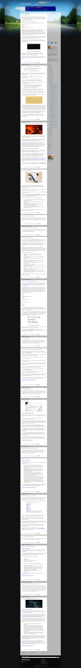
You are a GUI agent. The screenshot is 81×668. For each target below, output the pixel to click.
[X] (52, 42)
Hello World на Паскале (26, 15)
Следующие (24, 652)
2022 (50, 69)
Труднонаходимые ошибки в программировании (53, 116)
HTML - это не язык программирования (29, 281)
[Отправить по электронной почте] (36, 62)
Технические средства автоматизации (28, 546)
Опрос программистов (50, 145)
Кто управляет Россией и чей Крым (28, 536)
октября (51, 72)
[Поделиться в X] (37, 62)
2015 (50, 136)
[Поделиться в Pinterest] (39, 62)
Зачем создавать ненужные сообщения (29, 495)
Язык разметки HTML (52, 123)
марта (51, 80)
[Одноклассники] (49, 42)
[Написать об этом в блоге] (36, 62)
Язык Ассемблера (52, 119)
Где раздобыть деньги (26, 338)
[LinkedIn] (54, 42)
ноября (51, 71)
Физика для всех (43, 662)
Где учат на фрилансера (53, 124)
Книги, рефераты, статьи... (45, 663)
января (51, 82)
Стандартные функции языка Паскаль (28, 598)
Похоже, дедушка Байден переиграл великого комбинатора (53, 121)
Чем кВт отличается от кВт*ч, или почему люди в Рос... (54, 118)
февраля (51, 81)
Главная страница (33, 652)
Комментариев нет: (32, 62)
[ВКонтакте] (48, 42)
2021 (50, 129)
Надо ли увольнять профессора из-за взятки (30, 448)
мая (50, 78)
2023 (50, 68)
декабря (51, 70)
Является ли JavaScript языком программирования (31, 66)
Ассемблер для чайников (44, 661)
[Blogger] (53, 42)
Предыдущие (43, 652)
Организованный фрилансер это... (28, 237)
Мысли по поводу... (49, 148)
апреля (51, 79)
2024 (50, 67)
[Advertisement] (53, 27)
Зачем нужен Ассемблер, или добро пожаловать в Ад (31, 123)
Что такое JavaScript (25, 400)
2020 (50, 130)
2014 (50, 137)
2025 (50, 66)
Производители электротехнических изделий (30, 227)
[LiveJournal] (55, 42)
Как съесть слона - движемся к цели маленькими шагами (32, 349)
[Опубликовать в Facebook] (38, 62)
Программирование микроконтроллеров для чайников (31, 583)
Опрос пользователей (50, 144)
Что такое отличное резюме (27, 170)
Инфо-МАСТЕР (25, 4)
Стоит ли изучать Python (26, 459)
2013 (50, 138)
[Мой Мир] (50, 42)
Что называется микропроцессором (53, 89)
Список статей (50, 140)
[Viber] (56, 42)
